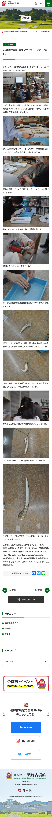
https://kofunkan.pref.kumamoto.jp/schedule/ (23, 555)
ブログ (7, 634)
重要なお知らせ (11, 623)
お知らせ (8, 628)
